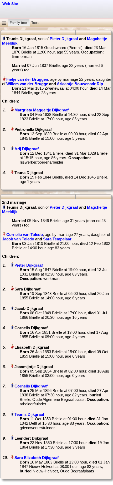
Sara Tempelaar (57, 239)
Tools (35, 23)
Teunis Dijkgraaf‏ (29, 414)
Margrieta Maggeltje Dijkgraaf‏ (41, 110)
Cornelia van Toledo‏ (24, 234)
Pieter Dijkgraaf (64, 38)
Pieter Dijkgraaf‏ (28, 265)
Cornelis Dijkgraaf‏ (31, 386)
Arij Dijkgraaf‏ (26, 149)
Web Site (10, 4)
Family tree (19, 23)
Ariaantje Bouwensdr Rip (80, 84)
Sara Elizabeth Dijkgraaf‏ (36, 457)
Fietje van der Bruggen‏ (27, 79)
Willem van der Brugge (27, 84)
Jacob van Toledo (18, 239)
